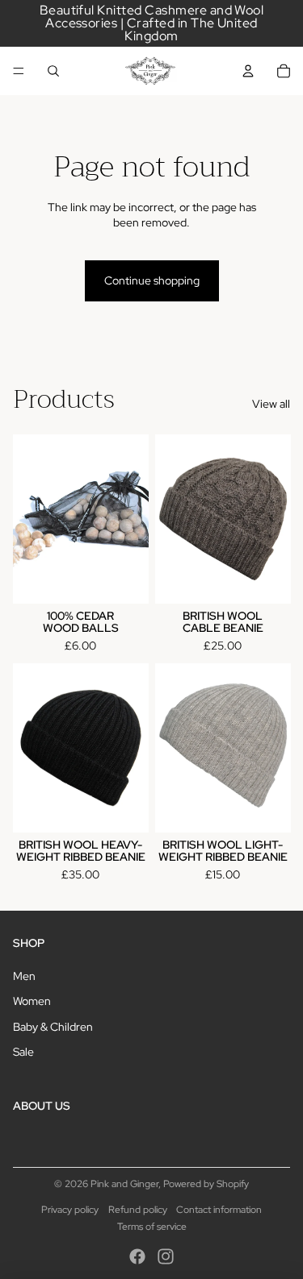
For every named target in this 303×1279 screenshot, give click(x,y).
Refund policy (137, 1209)
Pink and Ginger (124, 1183)
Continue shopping (152, 280)
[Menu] (18, 70)
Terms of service (152, 1226)
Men (24, 976)
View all (271, 404)
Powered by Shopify (206, 1183)
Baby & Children (53, 1026)
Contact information (219, 1209)
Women (32, 1001)
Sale (23, 1051)
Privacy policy (70, 1209)
